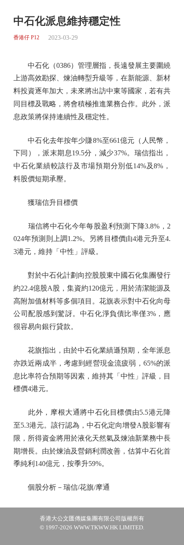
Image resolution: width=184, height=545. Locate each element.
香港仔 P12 (26, 38)
